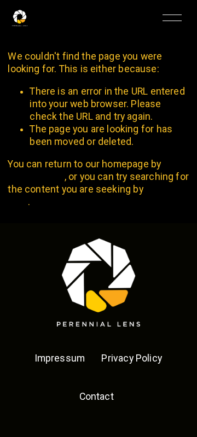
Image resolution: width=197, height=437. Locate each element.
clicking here (36, 176)
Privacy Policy (131, 358)
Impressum (59, 358)
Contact (96, 396)
